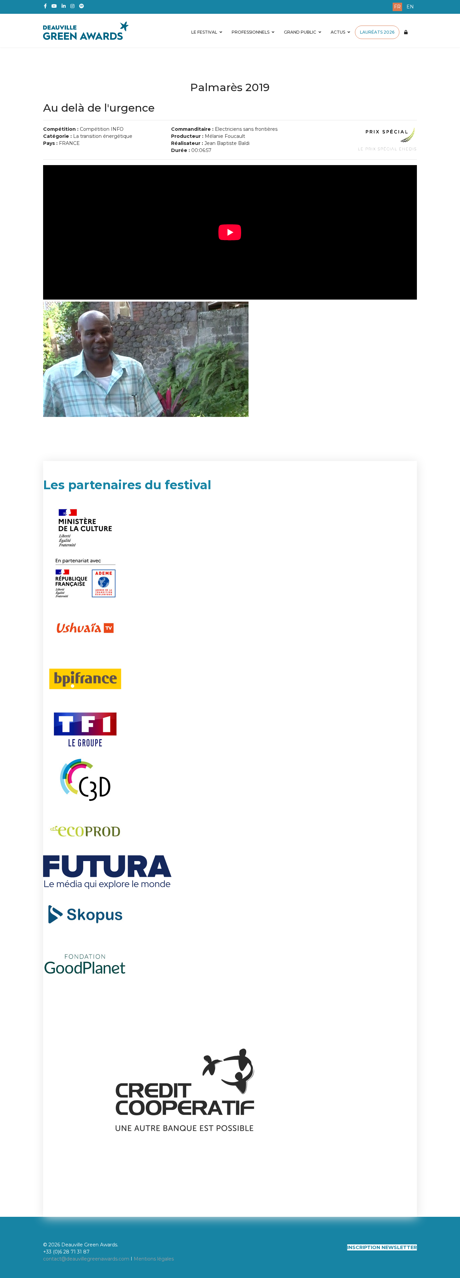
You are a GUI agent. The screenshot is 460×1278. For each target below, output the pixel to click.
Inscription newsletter (382, 1247)
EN (410, 7)
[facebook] (45, 6)
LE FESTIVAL (204, 32)
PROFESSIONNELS (250, 32)
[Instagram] (72, 6)
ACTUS (338, 32)
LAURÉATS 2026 (377, 32)
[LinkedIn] (64, 6)
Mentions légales (154, 1259)
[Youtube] (54, 6)
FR (397, 7)
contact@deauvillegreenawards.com (86, 1259)
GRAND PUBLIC (300, 32)
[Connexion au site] (406, 32)
